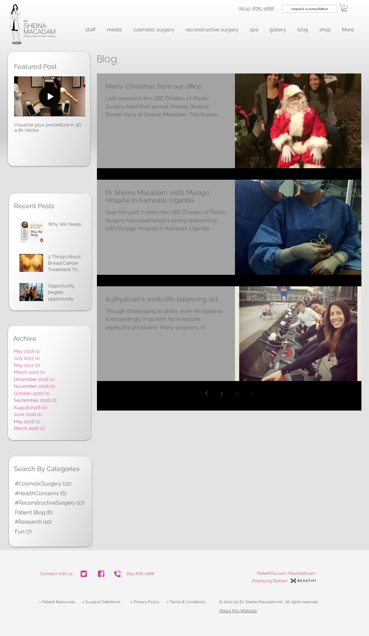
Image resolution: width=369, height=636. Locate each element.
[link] (344, 8)
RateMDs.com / (273, 573)
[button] (91, 30)
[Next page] (251, 393)
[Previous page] (206, 393)
